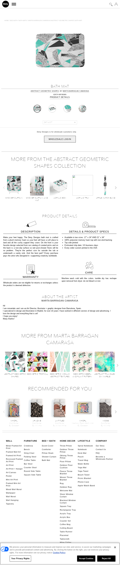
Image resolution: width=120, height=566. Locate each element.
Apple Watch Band (86, 486)
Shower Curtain (49, 457)
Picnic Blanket (84, 478)
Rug (62, 483)
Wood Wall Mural (14, 489)
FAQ (98, 453)
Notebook (82, 449)
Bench (27, 449)
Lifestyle (84, 441)
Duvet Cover (47, 446)
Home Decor (67, 441)
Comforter (46, 449)
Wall (9, 441)
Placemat (64, 535)
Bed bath (13, 20)
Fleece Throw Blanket (66, 472)
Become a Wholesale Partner (104, 458)
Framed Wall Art (13, 452)
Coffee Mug (65, 524)
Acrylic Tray (65, 514)
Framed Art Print (13, 456)
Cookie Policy (59, 553)
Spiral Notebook (85, 446)
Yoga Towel (83, 471)
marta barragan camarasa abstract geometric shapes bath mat (55, 20)
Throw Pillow (66, 446)
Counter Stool (30, 468)
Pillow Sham (47, 453)
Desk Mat (82, 453)
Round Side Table (32, 471)
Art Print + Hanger (14, 469)
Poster (9, 476)
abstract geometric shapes (45, 91)
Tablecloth (64, 539)
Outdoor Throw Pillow (67, 450)
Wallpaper (10, 493)
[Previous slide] (4, 187)
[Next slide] (115, 187)
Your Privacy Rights (20, 558)
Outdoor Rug (66, 487)
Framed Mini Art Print (13, 484)
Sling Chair (29, 453)
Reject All (106, 558)
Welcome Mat (66, 491)
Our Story (100, 446)
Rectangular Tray (68, 510)
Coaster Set (65, 521)
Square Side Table (32, 475)
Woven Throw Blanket (66, 478)
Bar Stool (28, 464)
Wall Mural (11, 497)
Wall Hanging (12, 500)
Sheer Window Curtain (66, 495)
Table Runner (66, 532)
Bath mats (23, 20)
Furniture (30, 441)
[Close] (115, 547)
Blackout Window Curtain (68, 501)
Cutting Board (66, 528)
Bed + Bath (48, 441)
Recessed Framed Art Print (14, 460)
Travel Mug (83, 460)
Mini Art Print (12, 480)
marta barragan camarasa (76, 91)
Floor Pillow (65, 462)
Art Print (10, 465)
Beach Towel (84, 475)
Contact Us (101, 449)
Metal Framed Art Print (14, 447)
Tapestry (10, 504)
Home (6, 20)
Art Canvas (11, 472)
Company (101, 441)
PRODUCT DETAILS (60, 97)
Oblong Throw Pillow (66, 457)
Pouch (81, 457)
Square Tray (65, 506)
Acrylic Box (65, 517)
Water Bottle (83, 464)
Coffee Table (30, 460)
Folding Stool (30, 457)
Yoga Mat (82, 468)
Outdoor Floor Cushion (66, 466)
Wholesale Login (60, 139)
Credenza (28, 446)
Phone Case (83, 482)
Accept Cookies (86, 558)
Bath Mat (46, 460)
